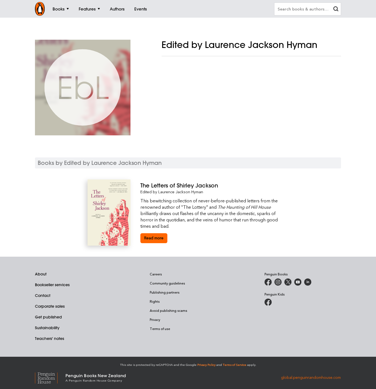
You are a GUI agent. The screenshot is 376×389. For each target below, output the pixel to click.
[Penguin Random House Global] (50, 377)
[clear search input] (335, 9)
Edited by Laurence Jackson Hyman (171, 192)
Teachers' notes (49, 338)
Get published (48, 317)
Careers (156, 274)
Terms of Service (234, 364)
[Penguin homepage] (40, 9)
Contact (42, 295)
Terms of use (160, 328)
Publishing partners (164, 292)
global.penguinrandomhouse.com (311, 377)
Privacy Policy (206, 364)
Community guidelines (167, 283)
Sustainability (47, 327)
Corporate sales (50, 306)
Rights (155, 301)
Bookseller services (52, 284)
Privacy (155, 319)
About (41, 274)
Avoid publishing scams (168, 310)
